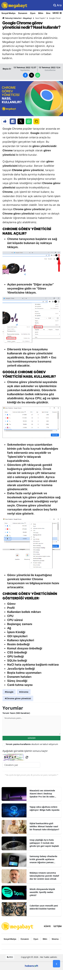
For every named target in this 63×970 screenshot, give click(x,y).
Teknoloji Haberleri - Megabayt (18, 18)
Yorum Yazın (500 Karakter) (16, 713)
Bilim (40, 13)
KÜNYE (47, 926)
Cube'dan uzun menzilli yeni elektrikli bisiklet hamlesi (44, 907)
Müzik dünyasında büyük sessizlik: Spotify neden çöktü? (42, 892)
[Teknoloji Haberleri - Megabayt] (17, 925)
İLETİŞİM (58, 926)
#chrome (23, 691)
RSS (11, 957)
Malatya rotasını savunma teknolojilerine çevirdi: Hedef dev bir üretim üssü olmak (44, 875)
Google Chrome (12, 128)
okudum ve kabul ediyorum (32, 744)
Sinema (55, 939)
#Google (9, 691)
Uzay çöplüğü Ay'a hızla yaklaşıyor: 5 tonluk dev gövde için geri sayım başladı (44, 843)
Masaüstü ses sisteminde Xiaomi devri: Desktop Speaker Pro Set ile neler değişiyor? (42, 793)
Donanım (22, 13)
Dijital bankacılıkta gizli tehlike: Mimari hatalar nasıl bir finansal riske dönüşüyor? (44, 826)
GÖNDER (31, 738)
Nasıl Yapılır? (40, 18)
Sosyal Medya (8, 13)
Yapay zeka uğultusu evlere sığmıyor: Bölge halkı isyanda (44, 808)
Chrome (17, 170)
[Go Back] (56, 964)
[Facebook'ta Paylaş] (13, 121)
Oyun (32, 13)
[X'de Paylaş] (20, 121)
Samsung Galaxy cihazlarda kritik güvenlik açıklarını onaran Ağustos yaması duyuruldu (43, 859)
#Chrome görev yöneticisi (18, 698)
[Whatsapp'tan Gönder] (29, 121)
